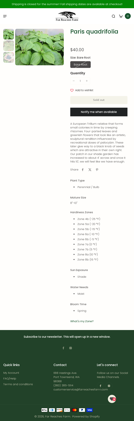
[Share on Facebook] (82, 169)
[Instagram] (70, 348)
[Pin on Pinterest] (97, 169)
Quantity (77, 73)
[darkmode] (128, 16)
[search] (113, 16)
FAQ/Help (9, 378)
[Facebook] (63, 348)
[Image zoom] (39, 47)
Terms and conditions (18, 384)
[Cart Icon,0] (120, 16)
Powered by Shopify (86, 416)
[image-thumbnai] (8, 34)
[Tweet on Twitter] (89, 169)
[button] (98, 100)
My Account (11, 373)
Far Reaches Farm (57, 416)
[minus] (73, 80)
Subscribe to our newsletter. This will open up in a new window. (67, 337)
